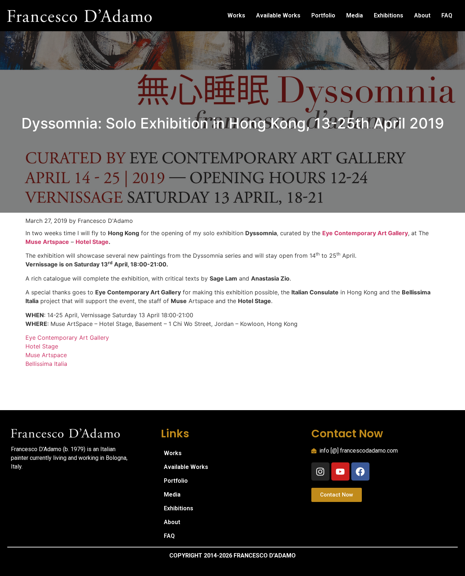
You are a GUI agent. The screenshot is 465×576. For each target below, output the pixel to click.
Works (236, 15)
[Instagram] (320, 471)
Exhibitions (388, 15)
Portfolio (323, 15)
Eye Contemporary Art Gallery (365, 233)
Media (354, 15)
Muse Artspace (46, 355)
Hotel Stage (92, 241)
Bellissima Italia (46, 363)
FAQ (446, 15)
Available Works (278, 15)
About (422, 15)
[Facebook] (360, 471)
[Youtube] (340, 471)
